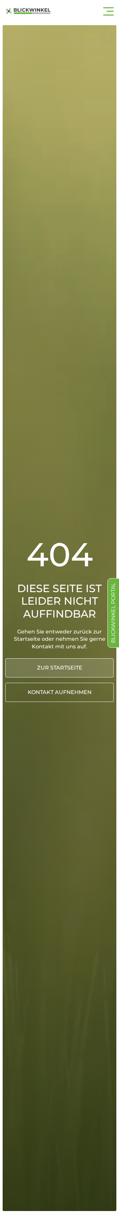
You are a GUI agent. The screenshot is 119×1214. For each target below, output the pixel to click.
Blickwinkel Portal (113, 613)
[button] (108, 11)
